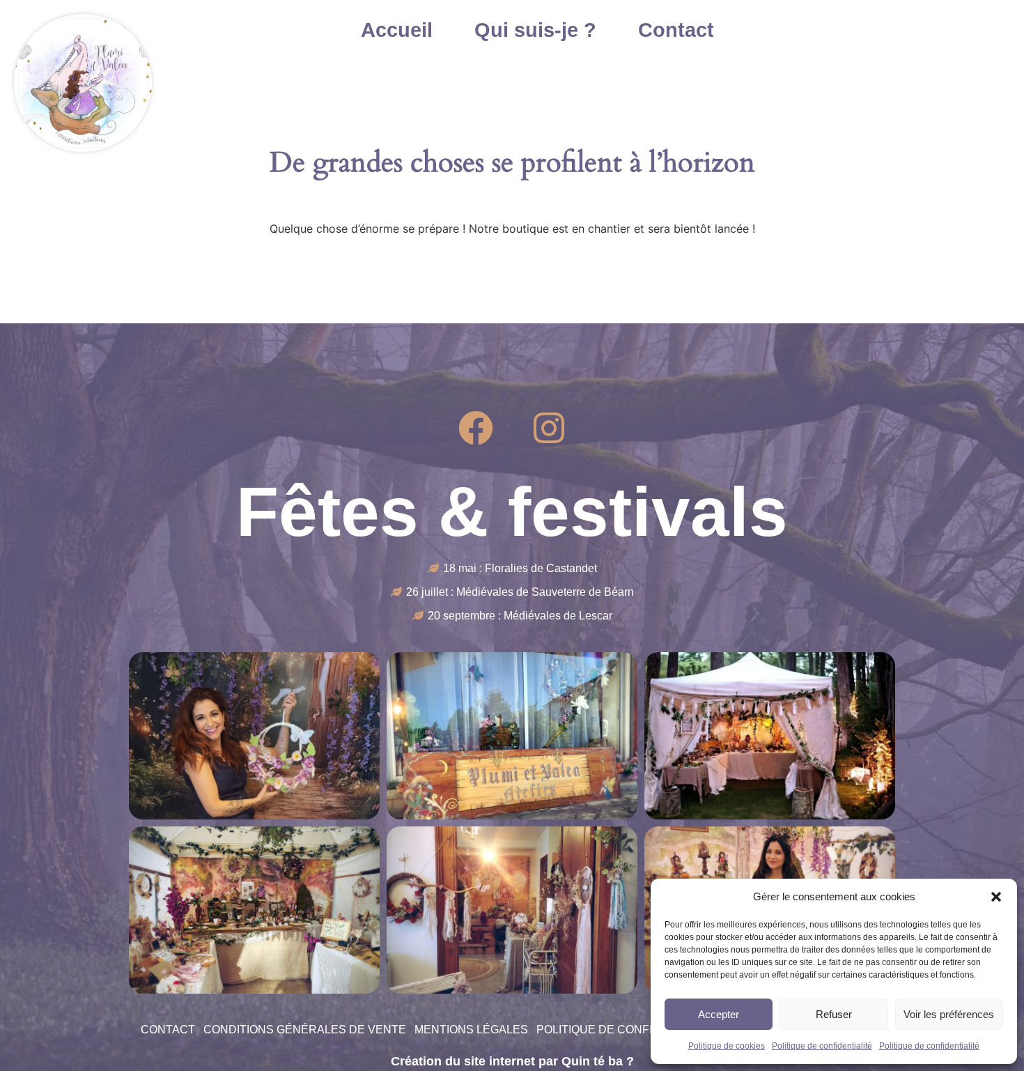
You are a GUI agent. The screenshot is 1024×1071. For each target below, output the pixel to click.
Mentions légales (471, 1029)
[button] (996, 897)
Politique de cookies (726, 1046)
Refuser (834, 1014)
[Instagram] (549, 428)
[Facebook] (476, 428)
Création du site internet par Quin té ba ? (512, 1061)
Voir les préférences (948, 1014)
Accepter (718, 1014)
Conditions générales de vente (304, 1029)
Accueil (397, 29)
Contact (676, 29)
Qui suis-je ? (535, 29)
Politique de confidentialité (822, 1046)
